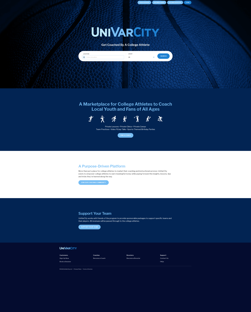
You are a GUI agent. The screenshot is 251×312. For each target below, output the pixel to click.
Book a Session (65, 262)
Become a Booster (133, 258)
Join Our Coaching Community (93, 182)
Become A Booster (175, 2)
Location (86, 54)
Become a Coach (99, 258)
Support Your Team (89, 227)
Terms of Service (87, 269)
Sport (130, 54)
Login (187, 2)
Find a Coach (125, 135)
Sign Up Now (64, 258)
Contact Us (164, 258)
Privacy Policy (77, 269)
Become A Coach (159, 2)
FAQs (162, 262)
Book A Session (144, 2)
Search (163, 56)
